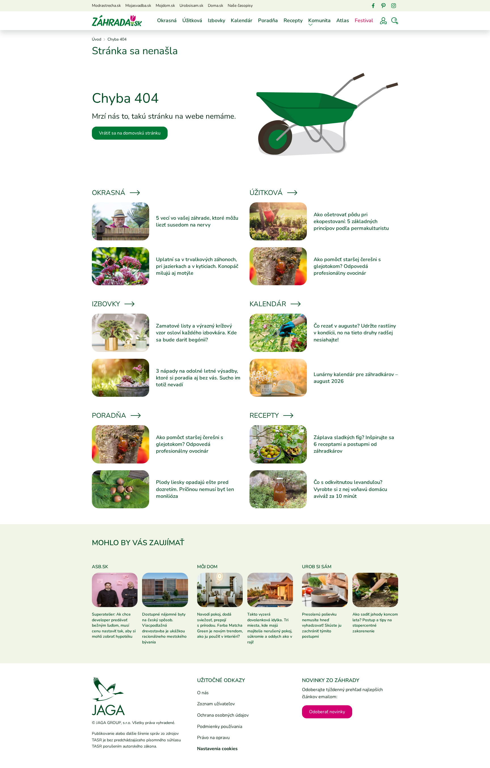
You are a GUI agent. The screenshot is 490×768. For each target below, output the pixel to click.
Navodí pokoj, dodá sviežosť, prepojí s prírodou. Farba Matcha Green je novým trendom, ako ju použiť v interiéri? (220, 625)
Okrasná (167, 20)
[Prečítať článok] (120, 221)
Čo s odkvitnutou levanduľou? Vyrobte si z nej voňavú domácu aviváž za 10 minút (350, 489)
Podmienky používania (219, 726)
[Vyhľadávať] (394, 20)
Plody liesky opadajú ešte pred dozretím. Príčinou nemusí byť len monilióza (195, 489)
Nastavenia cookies (217, 749)
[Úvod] (117, 20)
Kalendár (241, 20)
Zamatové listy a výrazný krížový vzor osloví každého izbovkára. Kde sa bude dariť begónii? (196, 332)
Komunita (319, 20)
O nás (203, 693)
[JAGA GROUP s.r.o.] (108, 695)
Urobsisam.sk (191, 5)
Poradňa (268, 20)
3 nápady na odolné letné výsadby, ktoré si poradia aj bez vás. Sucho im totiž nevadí (198, 378)
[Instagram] (393, 5)
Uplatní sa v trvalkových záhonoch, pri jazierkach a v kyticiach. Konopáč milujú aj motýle (197, 266)
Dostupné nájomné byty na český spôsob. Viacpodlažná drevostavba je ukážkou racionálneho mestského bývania (164, 628)
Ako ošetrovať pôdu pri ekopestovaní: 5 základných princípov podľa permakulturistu (351, 221)
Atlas (342, 20)
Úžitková (192, 20)
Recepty (293, 20)
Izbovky (216, 20)
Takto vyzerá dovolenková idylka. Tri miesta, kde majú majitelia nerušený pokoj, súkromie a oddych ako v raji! (269, 628)
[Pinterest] (383, 5)
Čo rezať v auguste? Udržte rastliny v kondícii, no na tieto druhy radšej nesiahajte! (355, 332)
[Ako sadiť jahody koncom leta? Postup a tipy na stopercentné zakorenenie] (375, 589)
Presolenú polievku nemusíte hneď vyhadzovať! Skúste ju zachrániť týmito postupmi (321, 625)
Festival (364, 20)
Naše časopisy (240, 5)
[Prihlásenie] (383, 20)
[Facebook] (373, 5)
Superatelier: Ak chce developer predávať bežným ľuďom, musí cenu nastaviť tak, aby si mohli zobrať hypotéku (114, 625)
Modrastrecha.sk (106, 5)
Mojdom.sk (165, 5)
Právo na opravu (213, 738)
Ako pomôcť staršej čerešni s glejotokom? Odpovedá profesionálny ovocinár (347, 266)
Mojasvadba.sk (138, 5)
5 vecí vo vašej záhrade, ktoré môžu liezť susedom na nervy (197, 221)
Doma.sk (215, 5)
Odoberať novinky (327, 712)
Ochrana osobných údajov (223, 715)
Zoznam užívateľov (216, 704)
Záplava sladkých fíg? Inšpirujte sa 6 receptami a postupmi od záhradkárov (354, 444)
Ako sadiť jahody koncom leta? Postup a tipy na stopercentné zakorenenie (375, 623)
